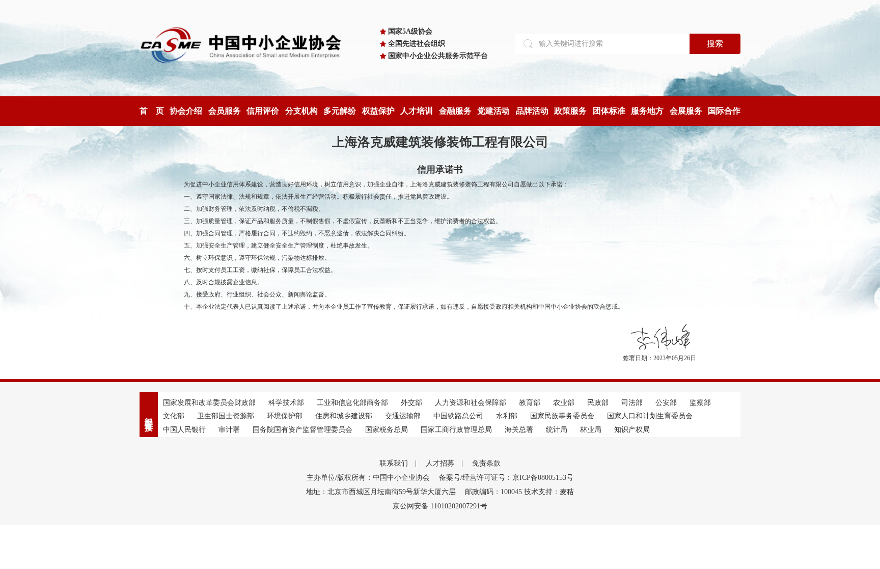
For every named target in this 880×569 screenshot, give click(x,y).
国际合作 (724, 110)
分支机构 (301, 110)
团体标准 (609, 110)
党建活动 (493, 110)
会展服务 (686, 110)
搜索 (715, 43)
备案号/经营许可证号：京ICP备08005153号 (506, 477)
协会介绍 (186, 110)
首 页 (152, 110)
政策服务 (570, 110)
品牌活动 (532, 110)
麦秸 (567, 492)
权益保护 (378, 110)
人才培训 (416, 110)
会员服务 (224, 110)
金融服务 (455, 110)
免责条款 (486, 463)
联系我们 (393, 463)
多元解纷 (339, 110)
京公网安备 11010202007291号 (440, 506)
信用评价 (262, 110)
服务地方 (647, 110)
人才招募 (440, 463)
